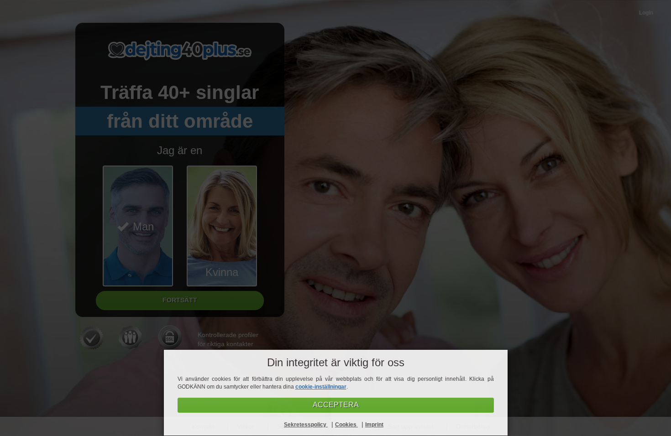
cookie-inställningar (320, 387)
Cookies (346, 424)
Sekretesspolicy (306, 424)
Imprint (374, 424)
